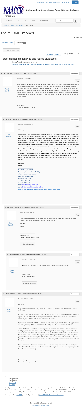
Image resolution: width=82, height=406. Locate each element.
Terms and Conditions (53, 2)
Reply (77, 81)
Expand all (49, 55)
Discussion (19, 25)
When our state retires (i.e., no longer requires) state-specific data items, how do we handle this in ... (44, 64)
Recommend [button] (74, 73)
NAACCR (12, 385)
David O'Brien (8, 136)
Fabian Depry (8, 310)
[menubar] (54, 2)
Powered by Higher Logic (41, 405)
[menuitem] (41, 2)
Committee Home (7, 43)
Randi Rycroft (7, 90)
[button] (5, 63)
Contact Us (40, 2)
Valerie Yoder (12, 271)
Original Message (28, 244)
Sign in (75, 2)
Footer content (65, 2)
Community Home (8, 25)
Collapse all (57, 55)
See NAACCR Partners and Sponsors (51, 395)
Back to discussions (12, 50)
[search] (75, 21)
